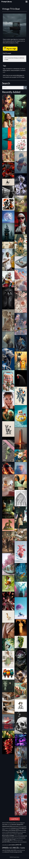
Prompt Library (6, 1)
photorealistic (19, 840)
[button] (14, 818)
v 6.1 (4, 72)
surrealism (22, 70)
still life (6, 844)
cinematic (15, 826)
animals (17, 822)
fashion (4, 832)
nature (11, 837)
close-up (20, 826)
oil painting (17, 837)
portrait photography (14, 841)
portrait (6, 842)
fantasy (15, 830)
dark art (23, 68)
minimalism (23, 836)
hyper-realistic (19, 833)
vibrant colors (11, 850)
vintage (18, 850)
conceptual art (9, 68)
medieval (17, 836)
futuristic (20, 832)
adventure (12, 822)
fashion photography (12, 832)
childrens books (7, 826)
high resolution (10, 833)
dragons (8, 830)
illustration (8, 836)
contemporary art (17, 68)
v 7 (22, 848)
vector (4, 850)
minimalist (5, 837)
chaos (9, 824)
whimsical (7, 852)
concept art (7, 828)
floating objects (6, 70)
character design (17, 824)
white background (16, 852)
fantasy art (22, 830)
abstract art (5, 822)
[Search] (25, 87)
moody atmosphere (15, 70)
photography (10, 840)
